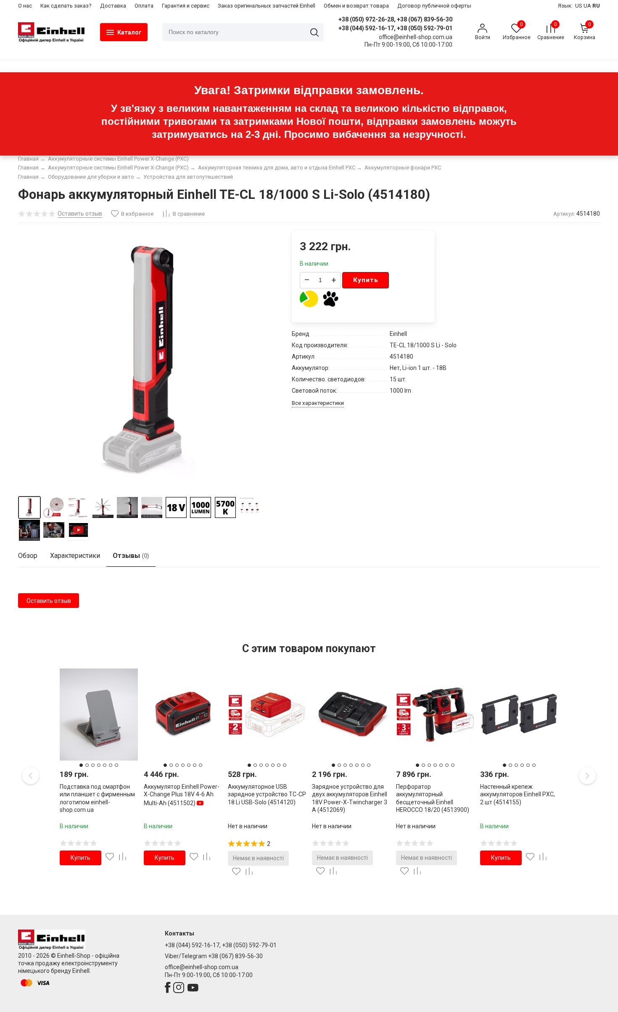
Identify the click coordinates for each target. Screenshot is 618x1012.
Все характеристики (318, 403)
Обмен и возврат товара (356, 6)
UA (587, 6)
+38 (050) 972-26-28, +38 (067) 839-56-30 (395, 19)
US (578, 6)
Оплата (144, 6)
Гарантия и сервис (185, 6)
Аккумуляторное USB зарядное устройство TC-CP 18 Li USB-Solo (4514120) (267, 794)
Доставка (113, 6)
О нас (25, 6)
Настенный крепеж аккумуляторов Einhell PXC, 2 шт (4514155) (517, 794)
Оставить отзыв (48, 600)
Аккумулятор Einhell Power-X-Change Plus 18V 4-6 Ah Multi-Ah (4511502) (181, 794)
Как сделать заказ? (66, 6)
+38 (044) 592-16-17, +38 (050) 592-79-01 (395, 28)
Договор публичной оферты (434, 6)
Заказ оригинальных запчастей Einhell (266, 6)
